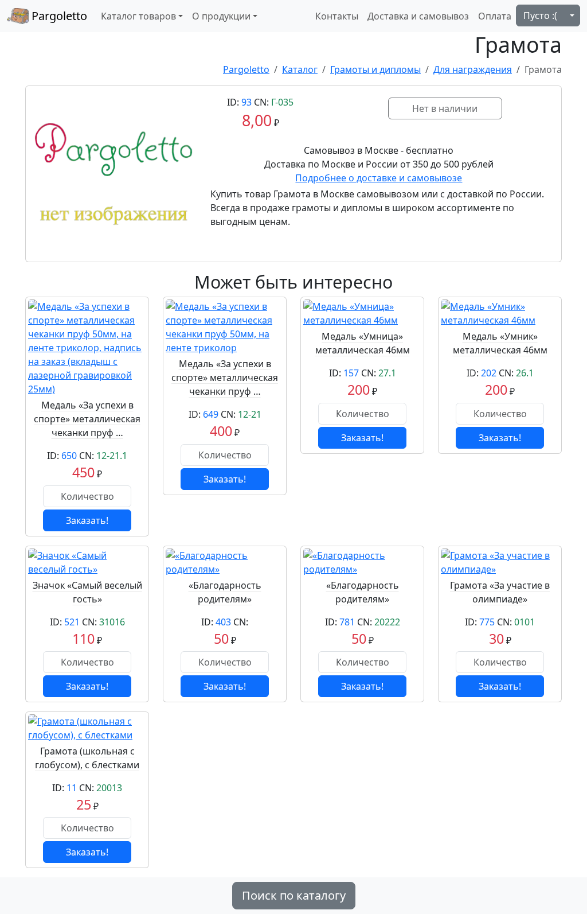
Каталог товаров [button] (138, 16)
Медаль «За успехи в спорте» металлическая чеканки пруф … (87, 419)
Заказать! (87, 520)
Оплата (494, 16)
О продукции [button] (221, 16)
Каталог (300, 69)
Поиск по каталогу (294, 895)
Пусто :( (540, 15)
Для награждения (472, 69)
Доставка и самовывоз (418, 16)
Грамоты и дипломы (375, 69)
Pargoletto (58, 16)
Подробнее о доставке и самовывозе (378, 178)
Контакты (336, 16)
